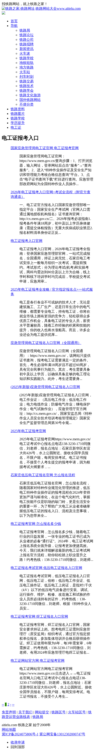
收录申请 (18, 742)
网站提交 (42, 712)
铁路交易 (26, 81)
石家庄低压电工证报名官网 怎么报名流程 (43, 475)
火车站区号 (77, 712)
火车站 (24, 72)
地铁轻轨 (26, 63)
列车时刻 (26, 76)
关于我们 (25, 712)
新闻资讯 (26, 49)
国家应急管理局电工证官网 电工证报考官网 (45, 148)
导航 (14, 26)
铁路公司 (26, 39)
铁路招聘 (26, 44)
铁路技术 (26, 86)
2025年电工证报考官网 (28, 431)
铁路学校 (26, 58)
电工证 (16, 127)
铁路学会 (26, 90)
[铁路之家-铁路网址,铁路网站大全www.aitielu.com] (41, 8)
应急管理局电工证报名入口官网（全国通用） (46, 343)
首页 (14, 21)
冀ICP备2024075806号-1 (20, 734)
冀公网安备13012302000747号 (62, 734)
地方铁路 (26, 67)
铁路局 (24, 30)
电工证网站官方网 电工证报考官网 (38, 660)
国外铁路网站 (30, 100)
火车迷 (24, 53)
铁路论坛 (26, 35)
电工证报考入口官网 (26, 241)
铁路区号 (58, 712)
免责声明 (9, 712)
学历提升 (18, 123)
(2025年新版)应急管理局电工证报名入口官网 (45, 387)
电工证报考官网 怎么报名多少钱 (36, 524)
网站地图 (9, 729)
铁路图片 (18, 113)
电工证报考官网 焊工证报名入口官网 (39, 616)
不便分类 (26, 104)
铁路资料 (18, 109)
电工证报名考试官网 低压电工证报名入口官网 (46, 568)
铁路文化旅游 (30, 95)
